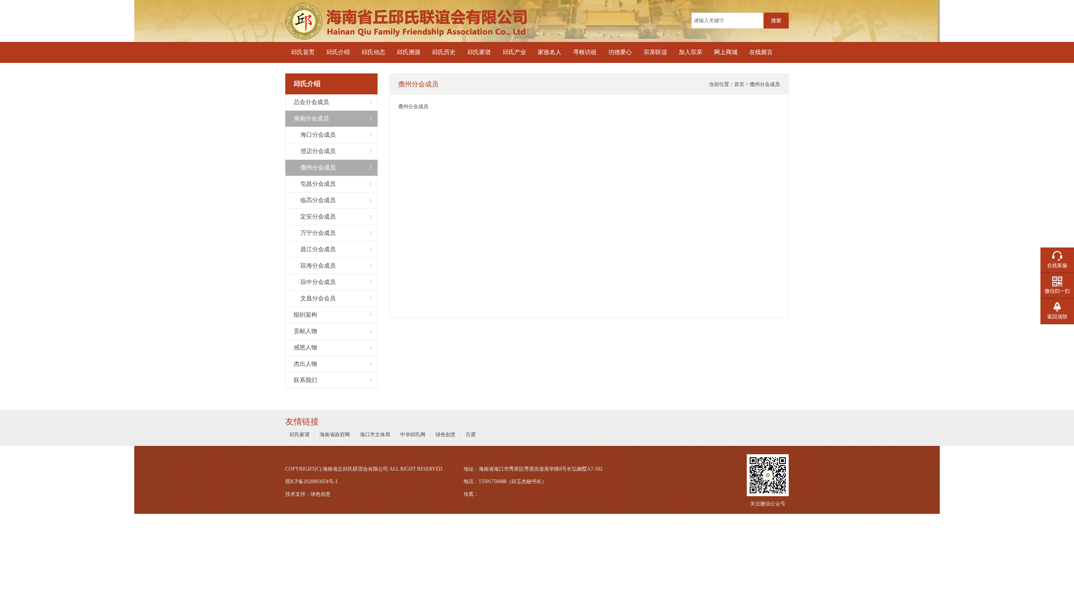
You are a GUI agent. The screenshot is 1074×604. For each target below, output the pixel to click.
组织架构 (305, 315)
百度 (471, 434)
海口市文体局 (375, 434)
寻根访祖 (585, 52)
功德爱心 (620, 52)
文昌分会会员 (315, 298)
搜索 (776, 20)
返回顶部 (1057, 317)
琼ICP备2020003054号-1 (311, 481)
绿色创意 (445, 434)
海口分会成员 (315, 135)
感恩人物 (305, 347)
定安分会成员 (315, 216)
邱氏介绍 (338, 52)
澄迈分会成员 (315, 151)
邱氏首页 (303, 52)
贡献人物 (305, 331)
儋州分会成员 (315, 167)
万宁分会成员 (315, 233)
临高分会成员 (315, 200)
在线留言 (761, 52)
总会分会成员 (311, 102)
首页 (739, 84)
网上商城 (726, 52)
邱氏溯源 (408, 52)
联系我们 (305, 380)
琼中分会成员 (315, 282)
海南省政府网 (335, 434)
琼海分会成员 (315, 266)
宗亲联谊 (655, 52)
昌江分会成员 (315, 249)
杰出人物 (305, 364)
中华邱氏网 (412, 434)
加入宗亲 (690, 52)
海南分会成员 (311, 118)
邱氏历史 (444, 52)
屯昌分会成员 (315, 184)
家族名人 (549, 52)
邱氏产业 (514, 52)
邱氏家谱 (479, 52)
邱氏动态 (373, 52)
